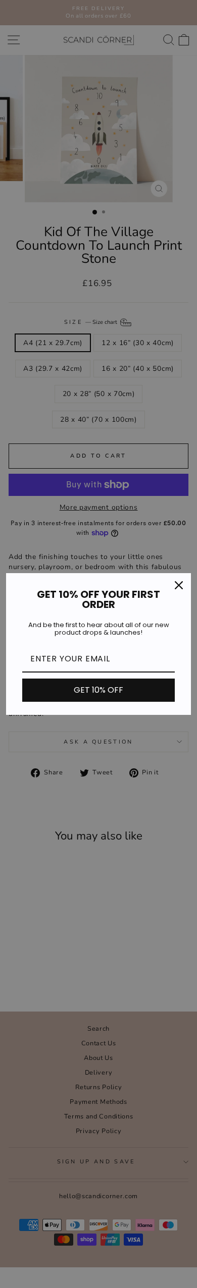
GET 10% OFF (98, 690)
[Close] (179, 585)
